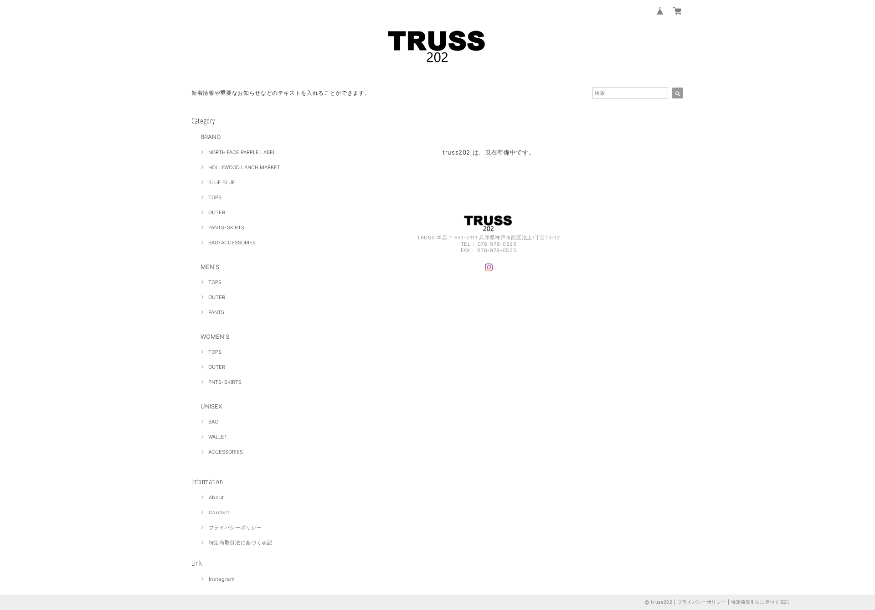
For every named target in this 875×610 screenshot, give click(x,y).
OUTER (216, 212)
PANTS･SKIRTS (226, 227)
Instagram (222, 579)
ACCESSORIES (225, 452)
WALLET (217, 437)
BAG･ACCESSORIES (232, 242)
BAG (213, 422)
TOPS (214, 197)
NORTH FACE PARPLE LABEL (242, 152)
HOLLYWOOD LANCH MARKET (244, 167)
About (216, 497)
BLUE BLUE (221, 182)
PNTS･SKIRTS (225, 382)
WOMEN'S (215, 336)
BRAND (211, 136)
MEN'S (210, 266)
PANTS (216, 312)
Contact (219, 512)
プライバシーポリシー (235, 527)
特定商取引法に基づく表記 (241, 542)
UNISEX (211, 406)
